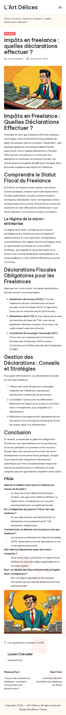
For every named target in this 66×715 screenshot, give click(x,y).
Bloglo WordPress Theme (33, 709)
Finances (16, 18)
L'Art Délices (21, 7)
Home (7, 18)
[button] (15, 660)
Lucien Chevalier (20, 654)
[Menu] (60, 7)
